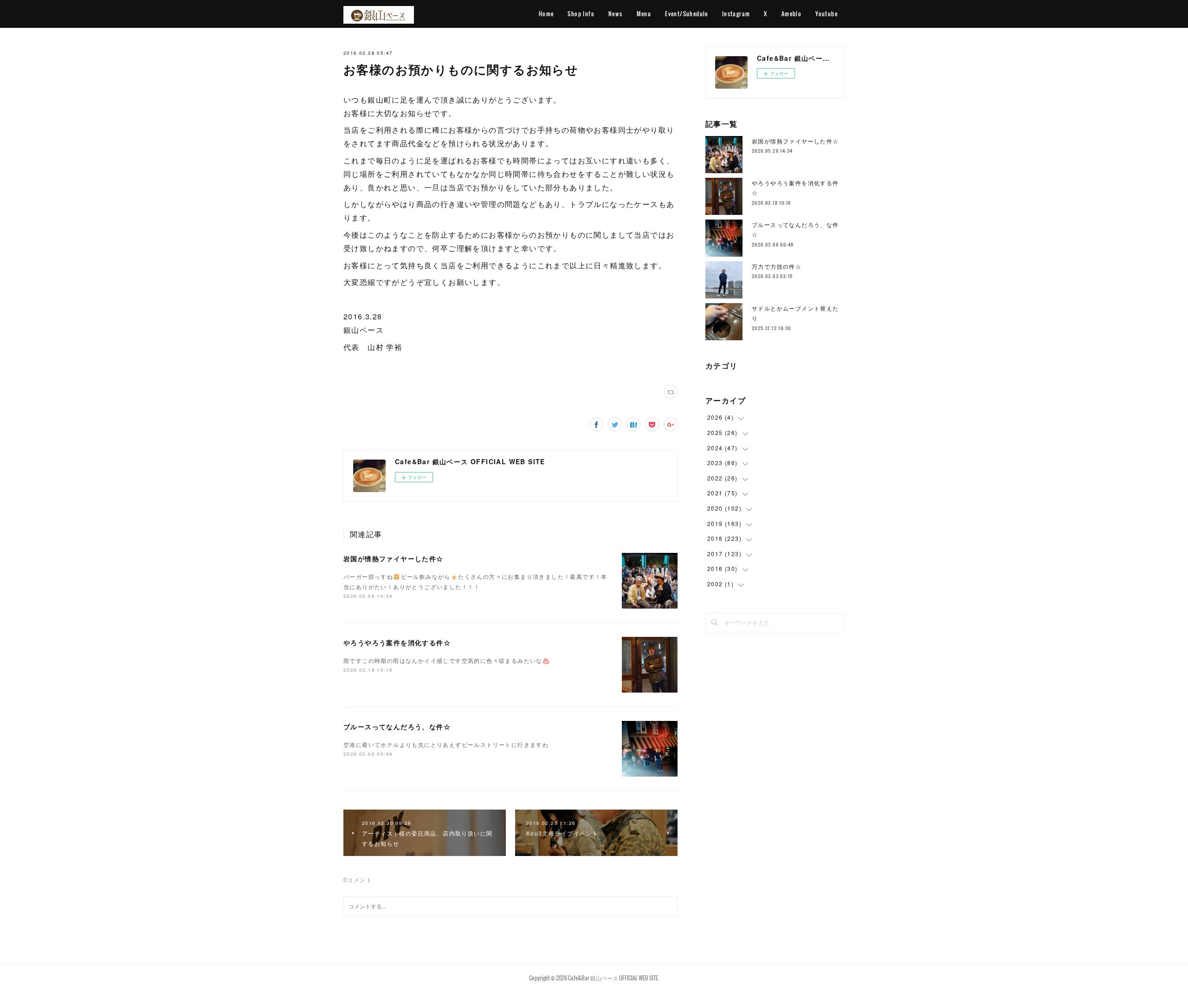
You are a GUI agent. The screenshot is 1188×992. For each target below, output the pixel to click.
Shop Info (581, 14)
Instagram (736, 14)
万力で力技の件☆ (776, 266)
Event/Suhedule (686, 14)
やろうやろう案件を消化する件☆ (397, 642)
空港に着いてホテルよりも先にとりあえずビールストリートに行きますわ (446, 744)
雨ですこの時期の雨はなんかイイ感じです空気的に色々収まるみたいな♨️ (446, 660)
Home (546, 14)
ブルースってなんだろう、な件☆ (397, 726)
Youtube (826, 14)
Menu (644, 14)
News (615, 14)
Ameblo (791, 14)
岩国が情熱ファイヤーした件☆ (393, 558)
